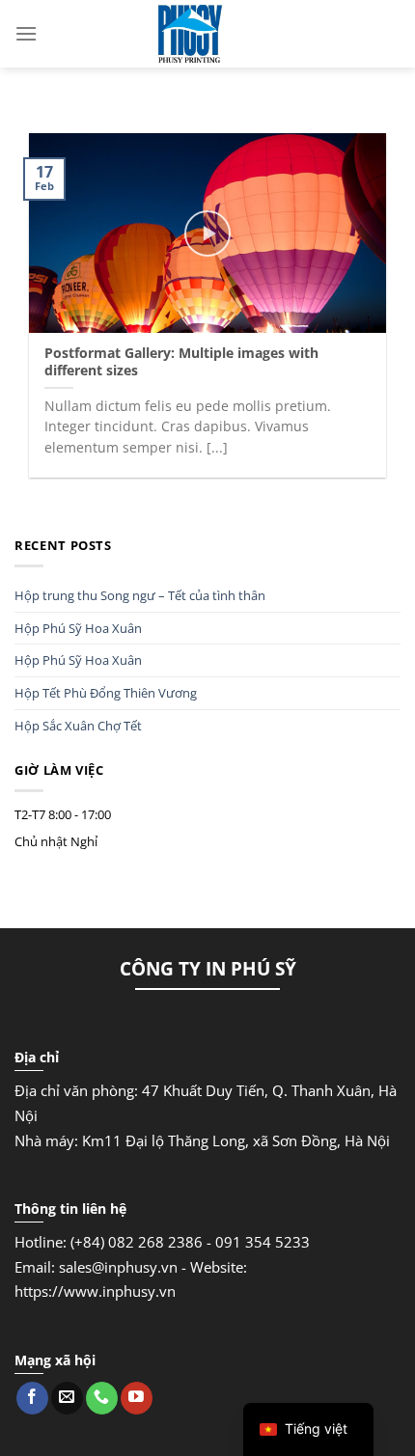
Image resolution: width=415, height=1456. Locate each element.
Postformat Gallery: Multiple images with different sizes (181, 361)
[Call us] (102, 1398)
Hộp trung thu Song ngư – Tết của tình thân (139, 595)
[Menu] (26, 33)
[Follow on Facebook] (32, 1398)
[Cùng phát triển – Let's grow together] (190, 34)
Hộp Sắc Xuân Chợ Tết (78, 725)
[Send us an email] (67, 1398)
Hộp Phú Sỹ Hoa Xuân (78, 628)
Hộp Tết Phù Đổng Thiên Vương (105, 692)
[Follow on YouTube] (136, 1398)
